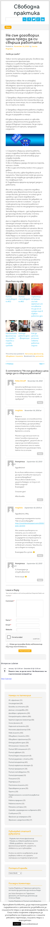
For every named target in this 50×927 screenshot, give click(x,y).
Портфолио (13, 782)
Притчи (12, 791)
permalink (39, 356)
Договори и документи (18, 713)
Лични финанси (14, 723)
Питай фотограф (16, 775)
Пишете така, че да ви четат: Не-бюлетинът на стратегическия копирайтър (27, 672)
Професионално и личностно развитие (24, 795)
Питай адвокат (15, 752)
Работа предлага (15, 800)
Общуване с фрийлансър (18, 739)
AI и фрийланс (14, 700)
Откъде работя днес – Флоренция (24, 335)
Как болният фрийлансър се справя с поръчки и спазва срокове (11, 339)
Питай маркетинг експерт (19, 765)
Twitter (34, 19)
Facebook (29, 19)
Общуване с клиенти (14, 356)
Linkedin (43, 19)
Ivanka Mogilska (15, 888)
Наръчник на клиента (17, 726)
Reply (40, 402)
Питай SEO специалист (18, 749)
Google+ (38, 19)
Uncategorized (14, 703)
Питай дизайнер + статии (19, 759)
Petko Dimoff (20, 381)
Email (8, 625)
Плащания (13, 778)
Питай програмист (16, 769)
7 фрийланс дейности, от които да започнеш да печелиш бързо (23, 896)
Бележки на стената (17, 707)
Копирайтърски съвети (18, 716)
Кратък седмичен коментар (20, 720)
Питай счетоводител (17, 772)
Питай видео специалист (19, 756)
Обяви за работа (16, 843)
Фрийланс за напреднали (18, 817)
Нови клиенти (14, 733)
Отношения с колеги (17, 746)
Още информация (30, 924)
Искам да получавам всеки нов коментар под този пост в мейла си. (24, 645)
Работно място (15, 803)
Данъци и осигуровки (17, 710)
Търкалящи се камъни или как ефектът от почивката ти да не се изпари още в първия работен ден (37, 306)
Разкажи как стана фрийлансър (22, 838)
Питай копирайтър (16, 762)
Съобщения (13, 813)
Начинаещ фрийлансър (34, 354)
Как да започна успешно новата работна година (35, 339)
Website (9, 629)
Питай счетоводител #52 (11, 299)
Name (8, 620)
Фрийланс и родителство (19, 820)
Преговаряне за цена (17, 788)
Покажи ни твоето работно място (24, 841)
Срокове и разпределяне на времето (23, 810)
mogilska (19, 410)
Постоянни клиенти (17, 785)
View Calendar (6, 679)
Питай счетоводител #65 (24, 299)
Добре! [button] (17, 924)
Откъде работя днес (17, 743)
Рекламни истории (16, 807)
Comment (10, 601)
